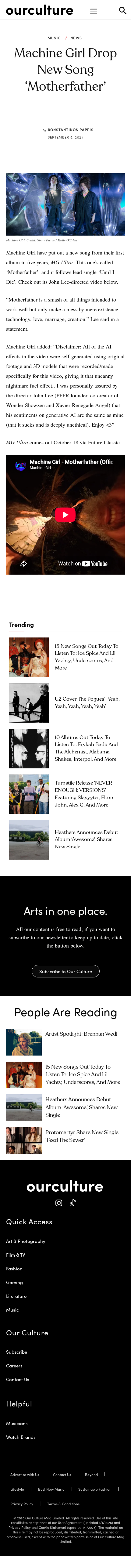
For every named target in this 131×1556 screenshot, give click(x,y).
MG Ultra (17, 442)
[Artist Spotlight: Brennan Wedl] (24, 1042)
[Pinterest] (61, 115)
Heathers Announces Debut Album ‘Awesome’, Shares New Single (86, 840)
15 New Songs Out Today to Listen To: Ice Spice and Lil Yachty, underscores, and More (82, 1074)
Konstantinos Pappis (71, 129)
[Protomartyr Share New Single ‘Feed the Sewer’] (24, 1140)
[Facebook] (47, 115)
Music (54, 38)
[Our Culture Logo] (39, 10)
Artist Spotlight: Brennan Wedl (81, 1034)
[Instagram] (59, 1203)
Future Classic (104, 442)
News (76, 38)
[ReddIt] (75, 115)
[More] (103, 115)
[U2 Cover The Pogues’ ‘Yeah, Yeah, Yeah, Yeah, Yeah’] (29, 703)
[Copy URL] (89, 115)
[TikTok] (72, 1203)
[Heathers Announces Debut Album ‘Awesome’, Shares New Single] (29, 840)
